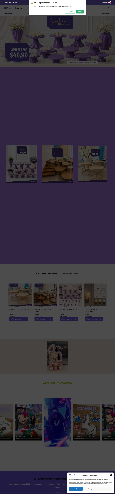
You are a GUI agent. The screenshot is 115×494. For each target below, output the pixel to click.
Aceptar (75, 489)
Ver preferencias (105, 489)
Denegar (90, 489)
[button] (111, 475)
